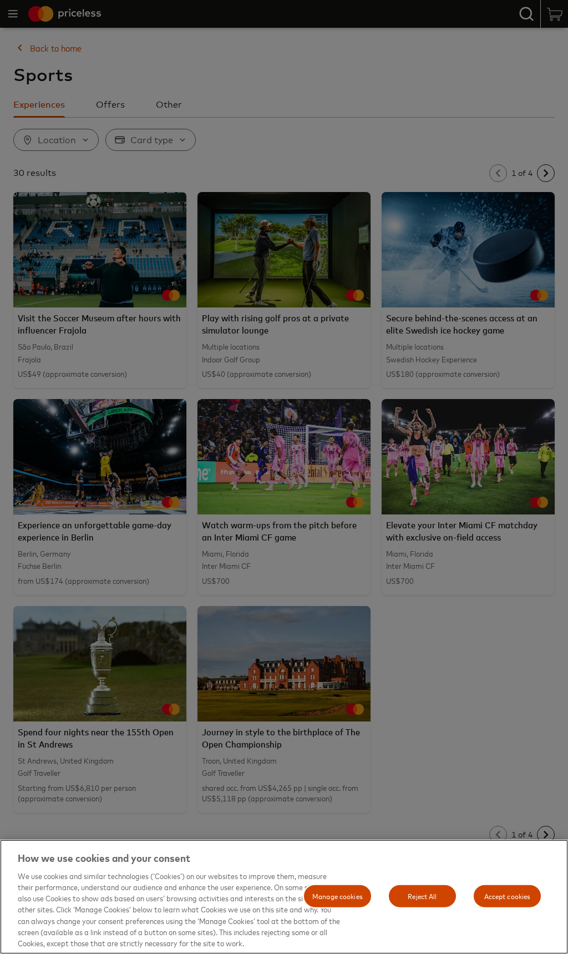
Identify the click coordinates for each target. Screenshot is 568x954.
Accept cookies (507, 896)
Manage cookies (337, 896)
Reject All (422, 896)
